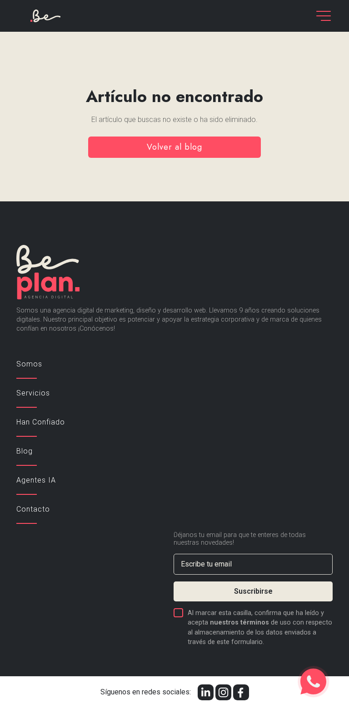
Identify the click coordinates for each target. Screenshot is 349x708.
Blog (24, 451)
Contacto (33, 509)
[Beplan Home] (45, 15)
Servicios (33, 393)
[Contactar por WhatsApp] (313, 681)
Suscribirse (253, 591)
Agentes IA (36, 480)
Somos (29, 364)
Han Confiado (40, 422)
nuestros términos (239, 622)
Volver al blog (174, 147)
